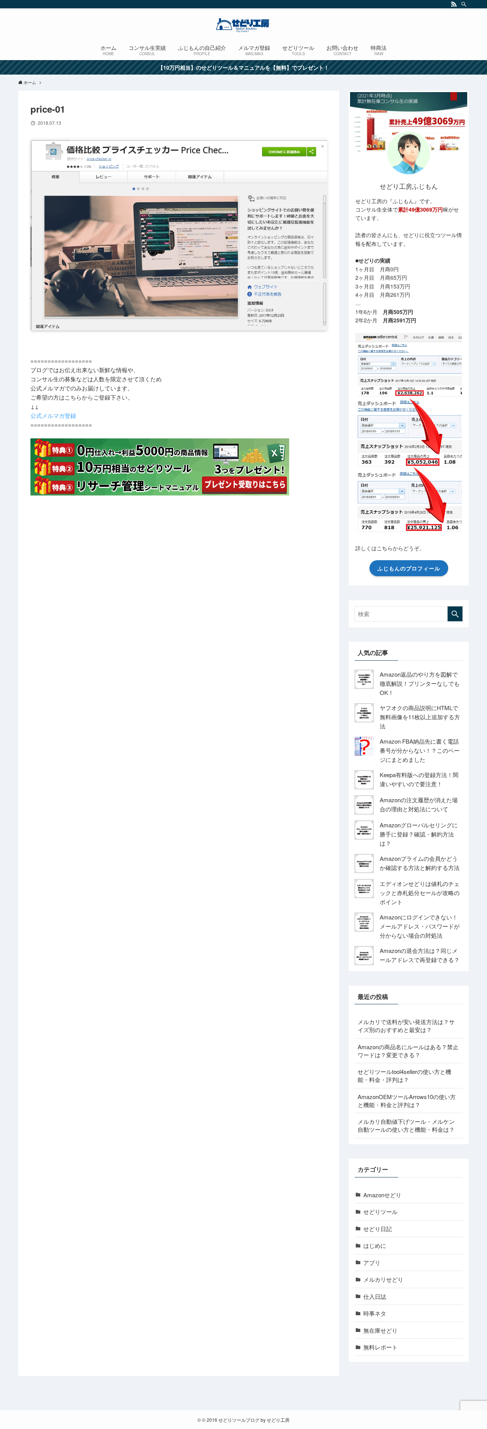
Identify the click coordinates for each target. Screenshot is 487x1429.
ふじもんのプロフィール (408, 568)
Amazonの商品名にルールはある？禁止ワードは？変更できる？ (408, 1051)
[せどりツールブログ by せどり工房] (243, 25)
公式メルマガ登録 (53, 415)
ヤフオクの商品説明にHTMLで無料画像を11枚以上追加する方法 (420, 717)
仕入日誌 (374, 1296)
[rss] (454, 4)
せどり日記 (377, 1229)
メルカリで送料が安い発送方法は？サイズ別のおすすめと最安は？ (406, 1026)
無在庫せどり (380, 1330)
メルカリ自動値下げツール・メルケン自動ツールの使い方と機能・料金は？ (406, 1125)
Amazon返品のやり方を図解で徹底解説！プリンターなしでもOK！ (420, 683)
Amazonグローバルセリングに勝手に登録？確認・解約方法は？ (419, 834)
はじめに (374, 1245)
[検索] (464, 4)
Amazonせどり (382, 1195)
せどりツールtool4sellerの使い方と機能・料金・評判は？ (404, 1075)
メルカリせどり (383, 1279)
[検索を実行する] (455, 613)
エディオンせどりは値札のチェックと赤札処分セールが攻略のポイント (420, 892)
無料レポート (380, 1347)
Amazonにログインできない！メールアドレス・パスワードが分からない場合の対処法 (420, 926)
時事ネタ (374, 1313)
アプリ (371, 1263)
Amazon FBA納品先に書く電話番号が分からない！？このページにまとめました (420, 750)
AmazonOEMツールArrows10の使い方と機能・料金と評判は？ (407, 1101)
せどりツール (380, 1212)
